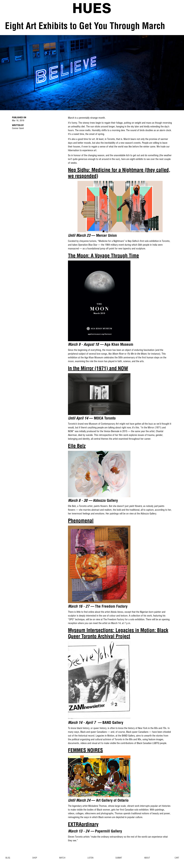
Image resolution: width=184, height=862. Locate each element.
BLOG (8, 858)
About (147, 858)
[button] (175, 858)
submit (118, 858)
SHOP (34, 858)
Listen (90, 858)
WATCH (62, 858)
